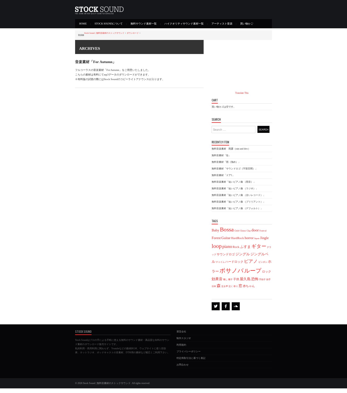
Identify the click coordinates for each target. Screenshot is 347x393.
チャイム (220, 262)
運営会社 (181, 331)
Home (83, 23)
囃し (225, 279)
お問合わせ (183, 364)
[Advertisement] (242, 58)
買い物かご (246, 23)
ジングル (242, 254)
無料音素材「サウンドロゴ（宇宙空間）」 (234, 168)
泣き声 (224, 286)
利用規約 (181, 345)
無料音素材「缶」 (221, 155)
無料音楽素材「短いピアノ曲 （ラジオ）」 (235, 188)
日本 (214, 286)
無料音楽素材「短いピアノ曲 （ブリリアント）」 (238, 202)
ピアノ (251, 261)
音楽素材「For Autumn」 (95, 62)
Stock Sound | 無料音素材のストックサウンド (104, 33)
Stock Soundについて (109, 23)
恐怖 (254, 279)
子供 (236, 279)
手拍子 (262, 279)
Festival (262, 231)
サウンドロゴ (226, 254)
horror (249, 238)
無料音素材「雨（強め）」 (226, 162)
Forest (216, 238)
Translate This (242, 93)
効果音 (217, 279)
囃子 (230, 279)
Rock (236, 246)
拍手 (268, 279)
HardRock (237, 238)
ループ (252, 271)
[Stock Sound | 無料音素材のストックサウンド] (99, 8)
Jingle (264, 238)
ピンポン (262, 262)
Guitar (226, 238)
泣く (231, 286)
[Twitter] (216, 306)
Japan (256, 238)
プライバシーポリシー (189, 351)
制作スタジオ (184, 338)
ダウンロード (133, 33)
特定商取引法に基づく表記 (191, 358)
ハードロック (234, 261)
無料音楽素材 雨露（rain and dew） (231, 149)
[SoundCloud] (236, 306)
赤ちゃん (249, 286)
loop (217, 246)
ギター (258, 246)
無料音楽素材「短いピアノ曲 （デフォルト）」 (237, 208)
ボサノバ (231, 270)
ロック (266, 271)
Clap (249, 231)
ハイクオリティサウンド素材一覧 (184, 23)
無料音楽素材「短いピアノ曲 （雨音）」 (234, 182)
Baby (215, 230)
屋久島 (245, 279)
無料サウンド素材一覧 (144, 23)
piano (227, 246)
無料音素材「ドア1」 (223, 175)
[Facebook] (226, 306)
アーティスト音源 (221, 23)
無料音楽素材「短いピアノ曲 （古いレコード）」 (238, 195)
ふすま (245, 247)
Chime (243, 231)
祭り (236, 286)
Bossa (227, 229)
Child (236, 231)
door (255, 230)
